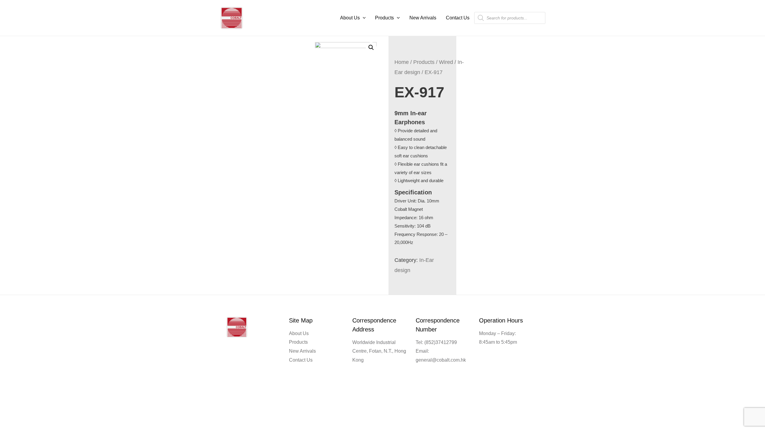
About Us (350, 17)
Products (384, 17)
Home (401, 62)
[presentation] (363, 17)
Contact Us (457, 17)
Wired (446, 62)
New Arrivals (422, 17)
